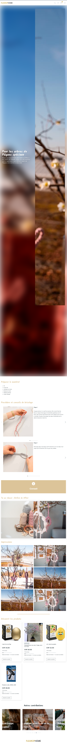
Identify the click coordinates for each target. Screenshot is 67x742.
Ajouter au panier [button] (6, 659)
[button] (1, 422)
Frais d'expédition (8, 652)
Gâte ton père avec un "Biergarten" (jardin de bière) (47, 723)
